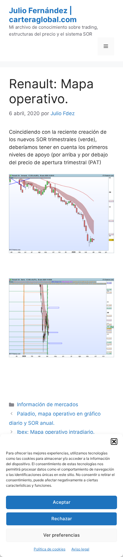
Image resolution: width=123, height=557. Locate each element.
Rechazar (61, 518)
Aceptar (61, 502)
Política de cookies (49, 549)
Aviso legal (80, 549)
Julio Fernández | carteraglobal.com (43, 15)
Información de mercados (47, 404)
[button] (114, 442)
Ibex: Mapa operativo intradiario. (56, 432)
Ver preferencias (61, 535)
